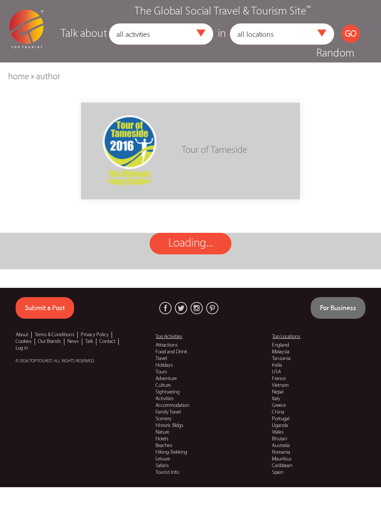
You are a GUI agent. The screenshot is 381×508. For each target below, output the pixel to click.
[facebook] (165, 308)
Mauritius (282, 459)
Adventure (166, 379)
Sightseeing (168, 392)
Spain (278, 472)
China (278, 412)
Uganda (280, 425)
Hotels (162, 439)
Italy (276, 399)
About (22, 335)
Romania (281, 452)
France (279, 379)
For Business (338, 308)
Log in (22, 348)
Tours (161, 372)
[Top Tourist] (26, 31)
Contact (107, 341)
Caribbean (282, 466)
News (73, 341)
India (277, 365)
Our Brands (49, 341)
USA (276, 372)
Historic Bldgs (169, 425)
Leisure (163, 459)
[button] (201, 33)
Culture (163, 385)
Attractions (167, 345)
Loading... (190, 244)
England (280, 345)
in (222, 34)
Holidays (164, 365)
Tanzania (281, 358)
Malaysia (280, 352)
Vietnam (280, 385)
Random (335, 54)
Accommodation (172, 405)
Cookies (24, 341)
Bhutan (279, 439)
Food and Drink (171, 352)
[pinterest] (212, 308)
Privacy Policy (95, 335)
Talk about (84, 34)
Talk (89, 341)
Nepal (278, 392)
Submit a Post (45, 308)
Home (18, 77)
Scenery (164, 419)
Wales (278, 432)
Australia (281, 445)
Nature (162, 432)
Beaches (164, 445)
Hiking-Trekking (171, 452)
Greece (279, 405)
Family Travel (168, 412)
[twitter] (181, 308)
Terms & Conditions (54, 335)
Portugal (280, 419)
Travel (161, 358)
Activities (165, 399)
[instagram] (196, 308)
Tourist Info (167, 472)
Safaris (162, 466)
